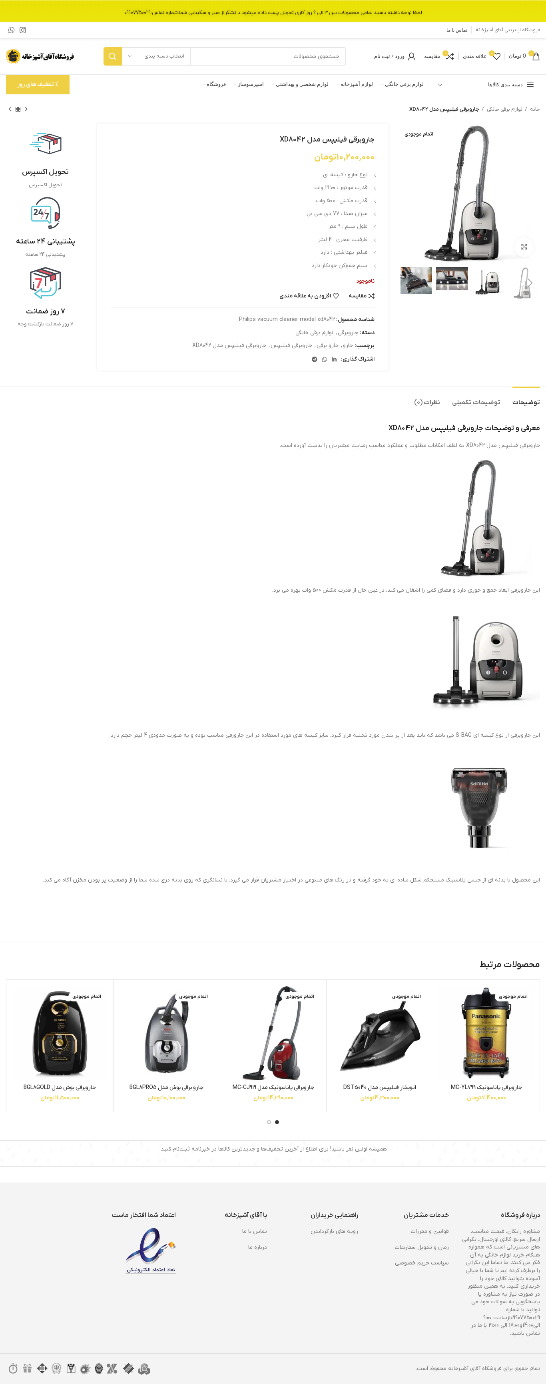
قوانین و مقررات (430, 1231)
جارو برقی (328, 345)
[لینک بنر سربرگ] (273, 11)
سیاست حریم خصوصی (422, 1263)
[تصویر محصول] (486, 1033)
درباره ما (257, 1247)
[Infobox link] (45, 158)
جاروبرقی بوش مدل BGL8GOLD (60, 1087)
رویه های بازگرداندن (334, 1231)
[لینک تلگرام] (314, 359)
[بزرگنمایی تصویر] (524, 247)
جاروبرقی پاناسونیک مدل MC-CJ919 (273, 1087)
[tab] (526, 399)
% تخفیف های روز (37, 84)
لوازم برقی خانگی (504, 109)
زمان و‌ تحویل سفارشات (422, 1247)
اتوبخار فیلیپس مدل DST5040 (379, 1087)
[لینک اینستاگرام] (22, 30)
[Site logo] (41, 56)
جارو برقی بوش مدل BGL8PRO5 (166, 1087)
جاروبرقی (348, 333)
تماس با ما (254, 1231)
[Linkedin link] (334, 359)
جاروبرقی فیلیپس (291, 345)
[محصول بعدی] (10, 110)
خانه (534, 109)
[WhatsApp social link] (11, 30)
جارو (348, 345)
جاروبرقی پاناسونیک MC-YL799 (486, 1087)
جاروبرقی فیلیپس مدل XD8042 (229, 345)
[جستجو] (113, 56)
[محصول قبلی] (26, 110)
